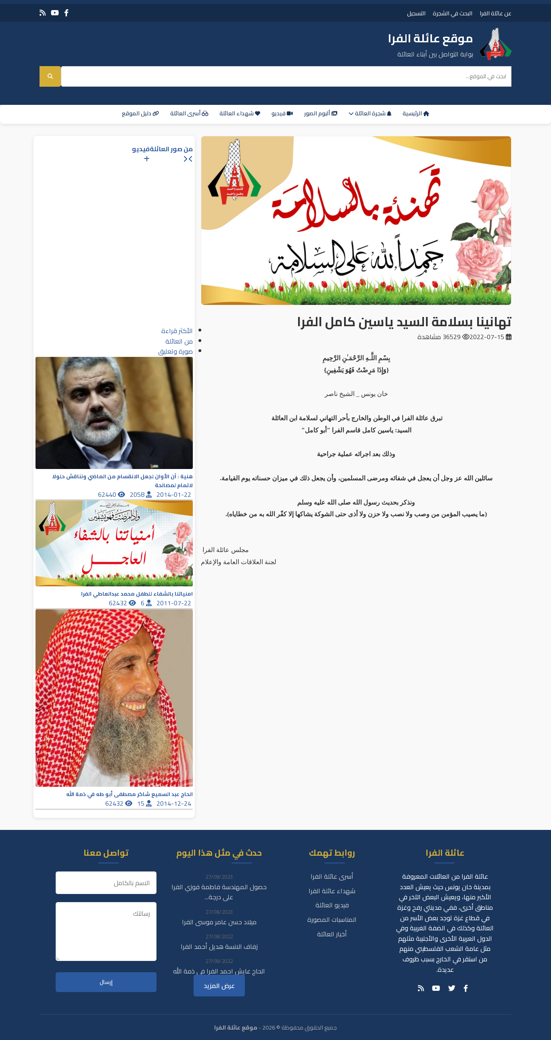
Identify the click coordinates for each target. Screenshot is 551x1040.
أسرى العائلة (186, 113)
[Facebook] (66, 12)
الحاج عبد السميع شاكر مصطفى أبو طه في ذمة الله (129, 794)
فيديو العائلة (332, 905)
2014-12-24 (175, 803)
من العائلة (179, 341)
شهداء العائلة (237, 113)
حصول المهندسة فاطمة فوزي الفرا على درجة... (219, 892)
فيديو (279, 113)
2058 (138, 494)
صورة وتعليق (175, 351)
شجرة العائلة (370, 113)
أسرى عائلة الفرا (332, 876)
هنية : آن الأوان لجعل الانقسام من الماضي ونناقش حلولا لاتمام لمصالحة (122, 480)
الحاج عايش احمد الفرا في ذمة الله (219, 971)
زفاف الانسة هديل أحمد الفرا (219, 946)
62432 (119, 603)
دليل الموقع (137, 113)
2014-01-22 (175, 494)
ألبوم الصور (317, 113)
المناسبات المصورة (332, 919)
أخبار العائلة (332, 934)
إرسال (106, 982)
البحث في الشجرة (452, 13)
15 (141, 803)
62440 (108, 494)
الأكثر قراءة (177, 331)
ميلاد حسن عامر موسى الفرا (219, 922)
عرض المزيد (219, 986)
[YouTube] (55, 12)
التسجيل (416, 13)
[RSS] (43, 12)
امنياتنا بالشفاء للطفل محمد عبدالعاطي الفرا (137, 594)
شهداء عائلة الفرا (332, 891)
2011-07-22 (175, 603)
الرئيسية (413, 113)
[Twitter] (451, 988)
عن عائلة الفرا (495, 13)
